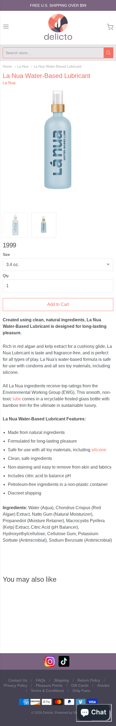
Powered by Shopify (69, 713)
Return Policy (88, 680)
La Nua (22, 66)
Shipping (61, 680)
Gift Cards (79, 685)
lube (17, 399)
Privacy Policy (15, 685)
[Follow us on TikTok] (64, 665)
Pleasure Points (49, 685)
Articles (103, 685)
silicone (98, 449)
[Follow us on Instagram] (50, 665)
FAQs (40, 680)
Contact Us (17, 680)
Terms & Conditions (47, 690)
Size (6, 255)
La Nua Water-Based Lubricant (57, 66)
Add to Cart (58, 304)
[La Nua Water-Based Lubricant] (15, 225)
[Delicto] (58, 27)
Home (7, 66)
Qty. (6, 276)
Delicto (48, 713)
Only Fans (81, 690)
